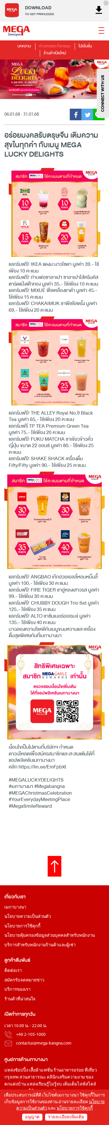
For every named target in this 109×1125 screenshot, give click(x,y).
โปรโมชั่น (85, 46)
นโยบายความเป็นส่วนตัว (27, 917)
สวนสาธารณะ (32, 1077)
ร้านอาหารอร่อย (68, 1070)
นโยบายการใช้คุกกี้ (22, 926)
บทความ (24, 46)
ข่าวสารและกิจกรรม (54, 46)
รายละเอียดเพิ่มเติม (66, 1117)
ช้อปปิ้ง (21, 1070)
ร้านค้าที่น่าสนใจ (19, 999)
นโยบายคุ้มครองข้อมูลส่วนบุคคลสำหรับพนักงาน (49, 936)
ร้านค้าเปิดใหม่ (55, 53)
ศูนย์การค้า (15, 1059)
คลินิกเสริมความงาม (66, 1077)
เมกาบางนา (15, 907)
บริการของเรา (17, 990)
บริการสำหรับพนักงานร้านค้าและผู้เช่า (40, 945)
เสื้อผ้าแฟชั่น (41, 1070)
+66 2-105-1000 (31, 1035)
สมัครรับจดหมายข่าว (24, 980)
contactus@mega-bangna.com (44, 1043)
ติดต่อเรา (13, 971)
